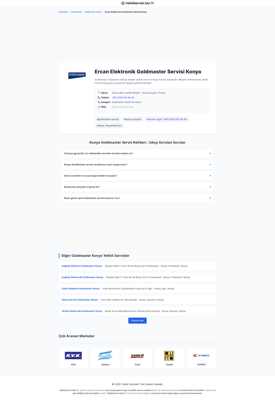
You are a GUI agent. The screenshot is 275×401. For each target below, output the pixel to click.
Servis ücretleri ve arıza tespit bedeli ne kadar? (137, 176)
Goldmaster (76, 12)
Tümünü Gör (137, 320)
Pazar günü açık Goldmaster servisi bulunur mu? (137, 198)
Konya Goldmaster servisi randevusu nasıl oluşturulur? (137, 164)
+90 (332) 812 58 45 (123, 97)
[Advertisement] (137, 39)
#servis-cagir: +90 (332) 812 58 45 (167, 119)
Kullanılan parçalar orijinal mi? (137, 187)
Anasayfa (63, 12)
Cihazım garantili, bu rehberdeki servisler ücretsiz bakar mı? (137, 153)
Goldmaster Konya (93, 12)
